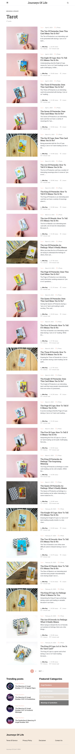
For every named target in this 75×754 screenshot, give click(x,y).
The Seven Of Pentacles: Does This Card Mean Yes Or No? (52, 112)
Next (40, 671)
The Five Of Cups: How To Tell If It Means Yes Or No (54, 433)
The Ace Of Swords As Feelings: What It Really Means (53, 620)
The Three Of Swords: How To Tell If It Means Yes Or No (53, 353)
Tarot (41, 27)
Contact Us (58, 740)
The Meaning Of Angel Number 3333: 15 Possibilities (25, 698)
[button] (7, 3)
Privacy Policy (27, 740)
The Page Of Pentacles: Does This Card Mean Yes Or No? (54, 273)
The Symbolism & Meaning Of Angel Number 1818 (25, 721)
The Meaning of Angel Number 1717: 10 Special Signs (25, 687)
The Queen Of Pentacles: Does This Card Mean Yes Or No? (52, 299)
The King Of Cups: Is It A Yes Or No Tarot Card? (53, 647)
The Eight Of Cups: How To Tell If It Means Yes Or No (53, 59)
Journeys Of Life (37, 2)
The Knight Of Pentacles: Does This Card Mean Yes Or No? (53, 380)
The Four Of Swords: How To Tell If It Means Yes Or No (54, 326)
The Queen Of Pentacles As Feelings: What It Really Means (53, 487)
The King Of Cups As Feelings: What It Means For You (53, 594)
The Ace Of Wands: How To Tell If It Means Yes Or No (54, 219)
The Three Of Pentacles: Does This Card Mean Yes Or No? (52, 85)
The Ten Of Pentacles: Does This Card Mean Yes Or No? (54, 32)
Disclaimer (42, 740)
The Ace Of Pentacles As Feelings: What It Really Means (53, 246)
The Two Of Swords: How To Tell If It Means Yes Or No (54, 540)
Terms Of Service (11, 740)
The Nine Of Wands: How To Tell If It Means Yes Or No (54, 567)
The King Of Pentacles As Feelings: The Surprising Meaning (51, 461)
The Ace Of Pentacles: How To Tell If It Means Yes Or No (53, 166)
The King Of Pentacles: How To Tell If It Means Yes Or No (53, 192)
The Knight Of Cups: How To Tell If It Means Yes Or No (54, 513)
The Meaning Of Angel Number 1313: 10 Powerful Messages (24, 710)
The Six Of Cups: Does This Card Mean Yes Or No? (54, 139)
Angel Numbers (19, 683)
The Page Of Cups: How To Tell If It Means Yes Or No (54, 406)
